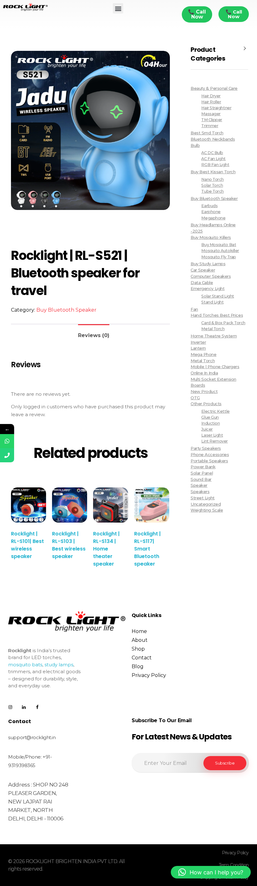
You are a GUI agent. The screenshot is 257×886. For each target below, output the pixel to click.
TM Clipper (211, 119)
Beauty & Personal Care (214, 88)
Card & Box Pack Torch (223, 322)
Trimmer (209, 125)
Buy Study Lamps (208, 263)
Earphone (210, 211)
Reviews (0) (93, 335)
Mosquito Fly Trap (218, 257)
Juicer (206, 429)
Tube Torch (212, 191)
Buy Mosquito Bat (218, 244)
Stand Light (212, 302)
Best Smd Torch (207, 132)
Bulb (195, 145)
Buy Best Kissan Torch (213, 171)
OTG (195, 397)
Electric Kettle (215, 411)
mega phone (203, 354)
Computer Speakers (211, 276)
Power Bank (203, 466)
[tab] (93, 333)
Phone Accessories (210, 454)
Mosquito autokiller (220, 250)
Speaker (199, 485)
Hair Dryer (210, 96)
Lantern (198, 348)
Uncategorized (206, 504)
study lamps (59, 665)
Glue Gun (209, 417)
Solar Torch (212, 185)
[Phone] (7, 455)
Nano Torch (212, 179)
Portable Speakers (209, 460)
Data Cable (202, 282)
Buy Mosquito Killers (211, 237)
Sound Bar (201, 479)
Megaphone (213, 218)
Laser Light (212, 435)
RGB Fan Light (215, 164)
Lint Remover (214, 441)
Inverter (198, 342)
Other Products (206, 403)
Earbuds (209, 205)
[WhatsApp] (7, 441)
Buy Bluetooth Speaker (66, 310)
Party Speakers (206, 448)
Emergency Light (207, 288)
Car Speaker (203, 269)
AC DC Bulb (212, 152)
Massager (210, 113)
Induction (210, 423)
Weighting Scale (207, 510)
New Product (204, 391)
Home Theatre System (214, 335)
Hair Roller (211, 101)
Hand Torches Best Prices (217, 315)
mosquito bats (25, 665)
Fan (194, 309)
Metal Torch (212, 328)
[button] (118, 8)
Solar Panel (202, 472)
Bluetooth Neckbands (213, 139)
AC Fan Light (213, 158)
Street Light (202, 497)
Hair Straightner (216, 107)
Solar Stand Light (217, 296)
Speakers (200, 491)
